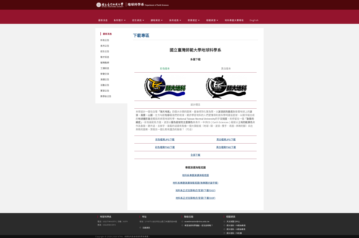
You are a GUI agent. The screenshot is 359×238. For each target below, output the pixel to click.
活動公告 (104, 85)
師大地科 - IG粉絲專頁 (236, 229)
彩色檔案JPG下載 (165, 139)
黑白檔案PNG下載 (226, 147)
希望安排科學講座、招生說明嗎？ (199, 225)
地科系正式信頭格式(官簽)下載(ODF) (195, 198)
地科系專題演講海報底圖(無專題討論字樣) (195, 182)
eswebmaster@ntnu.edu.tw (197, 221)
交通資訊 (146, 227)
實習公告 (104, 90)
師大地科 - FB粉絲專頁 (236, 225)
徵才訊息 (104, 57)
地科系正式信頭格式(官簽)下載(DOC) (196, 190)
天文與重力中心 (233, 221)
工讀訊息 (104, 68)
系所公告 (104, 46)
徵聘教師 (104, 62)
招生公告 (104, 51)
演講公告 (104, 79)
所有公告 (104, 40)
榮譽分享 (104, 74)
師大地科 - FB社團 (234, 233)
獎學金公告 (105, 96)
